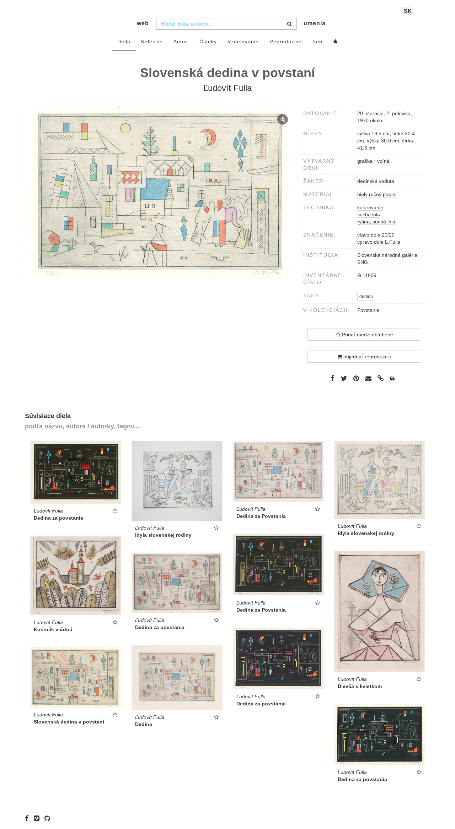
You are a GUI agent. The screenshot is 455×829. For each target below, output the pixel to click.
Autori (181, 41)
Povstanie (368, 310)
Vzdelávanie (243, 41)
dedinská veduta (375, 181)
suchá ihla (368, 214)
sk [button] (408, 11)
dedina (366, 296)
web (143, 23)
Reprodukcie (285, 41)
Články (208, 41)
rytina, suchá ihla (376, 221)
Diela (123, 41)
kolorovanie (370, 207)
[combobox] (226, 24)
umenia (315, 23)
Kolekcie (152, 41)
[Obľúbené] (335, 42)
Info (317, 41)
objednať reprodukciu (366, 356)
